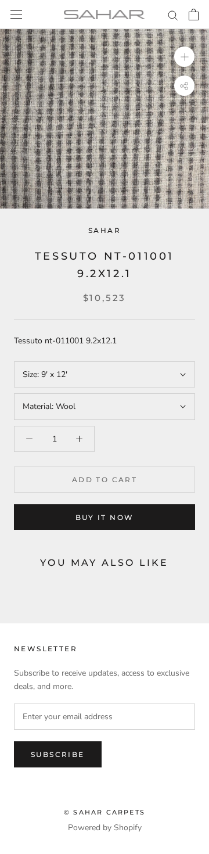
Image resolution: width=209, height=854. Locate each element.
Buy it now (104, 517)
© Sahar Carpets (104, 812)
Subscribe (58, 754)
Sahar (104, 230)
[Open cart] (194, 14)
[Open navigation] (16, 14)
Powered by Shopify (105, 827)
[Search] (173, 15)
